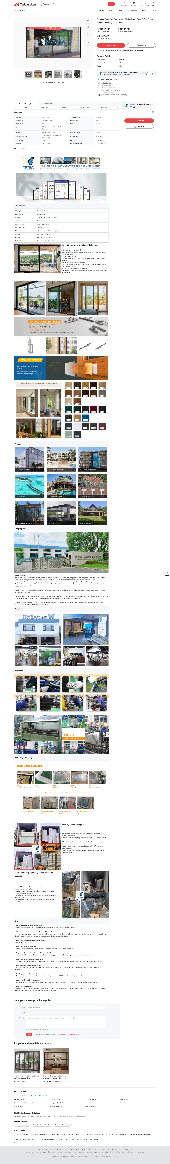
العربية (95, 1152)
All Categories (21, 10)
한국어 (101, 1152)
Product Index (119, 1150)
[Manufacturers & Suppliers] (25, 4)
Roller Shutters (18, 1106)
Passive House (125, 1103)
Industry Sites (97, 1150)
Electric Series (89, 1103)
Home (15, 14)
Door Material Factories (58, 1134)
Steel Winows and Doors (57, 1106)
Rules (154, 10)
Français (59, 1152)
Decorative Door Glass (22, 1125)
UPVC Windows (89, 1099)
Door (37, 14)
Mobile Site (128, 1150)
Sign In (100, 95)
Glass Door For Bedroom (62, 1125)
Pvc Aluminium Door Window (47, 1139)
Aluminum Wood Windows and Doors (25, 1103)
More (16, 1143)
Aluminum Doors (55, 1099)
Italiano (75, 1152)
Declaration (105, 1156)
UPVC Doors (124, 1099)
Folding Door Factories (76, 1134)
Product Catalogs (41, 1095)
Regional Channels (108, 1150)
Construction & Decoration (27, 14)
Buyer (110, 10)
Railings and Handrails (56, 1103)
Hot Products (36, 1150)
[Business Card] (153, 112)
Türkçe (123, 1152)
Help (120, 10)
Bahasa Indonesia (139, 1152)
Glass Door (43, 14)
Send (29, 1034)
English (39, 1152)
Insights (135, 1150)
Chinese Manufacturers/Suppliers (61, 1150)
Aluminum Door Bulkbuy (90, 1139)
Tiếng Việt (130, 1152)
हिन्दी (111, 1152)
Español (45, 1152)
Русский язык (67, 1152)
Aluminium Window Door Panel (25, 1139)
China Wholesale (77, 1150)
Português (52, 1152)
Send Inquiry (111, 45)
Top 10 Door (64, 1139)
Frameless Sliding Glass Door (42, 1125)
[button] (113, 107)
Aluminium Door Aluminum (95, 1134)
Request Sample (139, 51)
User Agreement (96, 1156)
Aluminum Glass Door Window (117, 1134)
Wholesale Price (88, 1150)
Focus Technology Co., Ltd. (72, 1156)
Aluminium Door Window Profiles (140, 1134)
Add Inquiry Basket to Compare (54, 82)
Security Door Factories (40, 1134)
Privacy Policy (114, 1156)
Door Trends (75, 1139)
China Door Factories (22, 1134)
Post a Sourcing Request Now (69, 1034)
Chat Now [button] (142, 45)
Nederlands (89, 1152)
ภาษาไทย (117, 1152)
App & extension (132, 10)
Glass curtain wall (90, 1106)
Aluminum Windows (20, 1099)
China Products (46, 1150)
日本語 (106, 1152)
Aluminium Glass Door (54, 14)
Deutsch (81, 1152)
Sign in (154, 5)
